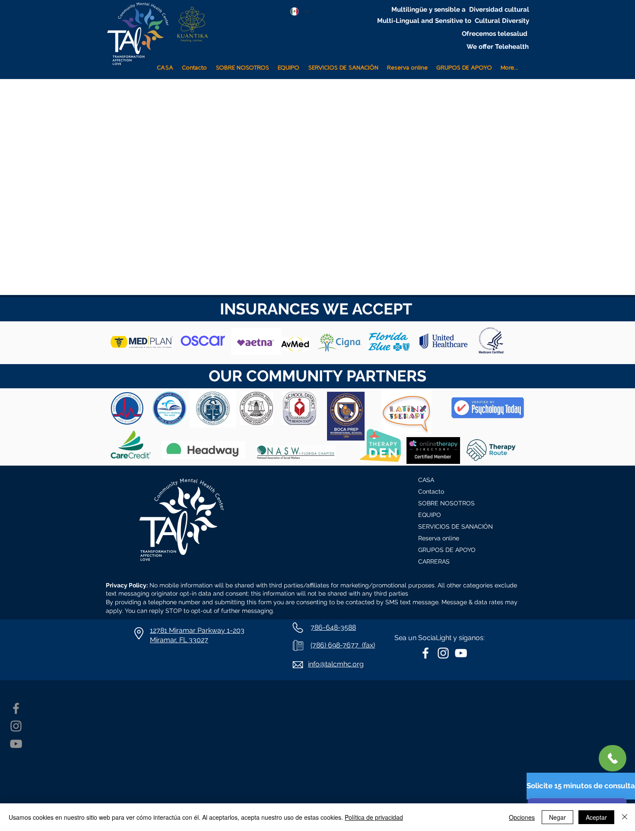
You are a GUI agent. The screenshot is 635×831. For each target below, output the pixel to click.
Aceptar (596, 817)
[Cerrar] (624, 817)
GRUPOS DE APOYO (447, 549)
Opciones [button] (522, 817)
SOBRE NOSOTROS (446, 503)
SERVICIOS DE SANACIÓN (455, 526)
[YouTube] (16, 743)
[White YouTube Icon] (461, 653)
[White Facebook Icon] (425, 653)
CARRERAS (434, 561)
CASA (426, 479)
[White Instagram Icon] (443, 653)
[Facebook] (16, 708)
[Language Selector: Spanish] (299, 11)
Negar (557, 817)
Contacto (431, 491)
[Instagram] (16, 726)
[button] (343, 64)
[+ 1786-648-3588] (612, 758)
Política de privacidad (374, 817)
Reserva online (438, 538)
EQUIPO (429, 514)
